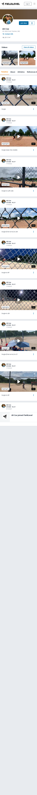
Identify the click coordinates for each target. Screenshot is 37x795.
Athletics (21, 72)
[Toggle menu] (34, 4)
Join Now (24, 23)
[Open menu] (33, 109)
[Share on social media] (32, 23)
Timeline (4, 72)
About (12, 72)
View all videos (29, 47)
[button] (33, 109)
